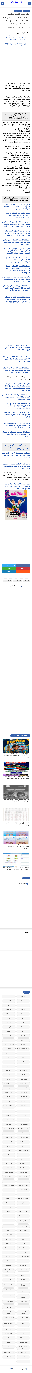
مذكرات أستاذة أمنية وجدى (9, 1270)
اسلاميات (8, 1070)
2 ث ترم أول (8, 1014)
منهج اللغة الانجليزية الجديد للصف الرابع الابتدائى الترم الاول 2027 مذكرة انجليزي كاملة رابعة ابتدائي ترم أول (16, 755)
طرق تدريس (9, 1234)
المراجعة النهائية (8, 1172)
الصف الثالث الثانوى (9, 1128)
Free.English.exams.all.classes (22, 1048)
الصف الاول (23, 1120)
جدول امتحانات (8, 1220)
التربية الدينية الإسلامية (9, 1083)
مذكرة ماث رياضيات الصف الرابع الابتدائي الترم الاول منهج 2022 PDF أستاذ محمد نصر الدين (16, 434)
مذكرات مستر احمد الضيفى (23, 1312)
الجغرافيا (23, 1101)
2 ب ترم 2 (23, 1009)
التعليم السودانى (23, 1092)
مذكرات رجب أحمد (8, 1290)
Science (23, 1053)
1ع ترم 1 (23, 1005)
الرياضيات (23, 1115)
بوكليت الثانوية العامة (8, 1203)
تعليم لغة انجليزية (23, 1211)
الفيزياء (9, 1150)
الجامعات (8, 1096)
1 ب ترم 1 (23, 996)
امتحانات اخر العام (23, 1185)
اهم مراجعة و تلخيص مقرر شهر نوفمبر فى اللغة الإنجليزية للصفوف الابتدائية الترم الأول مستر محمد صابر (16, 869)
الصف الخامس (8, 1137)
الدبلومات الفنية (23, 1111)
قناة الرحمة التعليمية (23, 1252)
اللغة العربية (7, 581)
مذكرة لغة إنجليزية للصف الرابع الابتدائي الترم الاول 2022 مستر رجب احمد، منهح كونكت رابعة (16, 242)
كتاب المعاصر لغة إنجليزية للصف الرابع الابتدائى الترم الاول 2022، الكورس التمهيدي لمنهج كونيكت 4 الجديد (16, 251)
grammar (8, 1053)
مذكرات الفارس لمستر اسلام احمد (23, 1285)
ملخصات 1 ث (23, 1333)
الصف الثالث (9, 1124)
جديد (9, 1226)
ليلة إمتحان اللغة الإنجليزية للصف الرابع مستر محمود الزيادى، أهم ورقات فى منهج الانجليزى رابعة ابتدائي (17, 824)
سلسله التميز (23, 1230)
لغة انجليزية (23, 1265)
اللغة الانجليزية (23, 1163)
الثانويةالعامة (23, 1096)
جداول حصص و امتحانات (23, 1221)
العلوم (23, 1146)
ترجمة (23, 1207)
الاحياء (23, 1075)
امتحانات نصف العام (9, 1194)
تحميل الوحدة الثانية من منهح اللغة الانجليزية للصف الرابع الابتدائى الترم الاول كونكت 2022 (17, 348)
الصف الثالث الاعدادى (23, 1128)
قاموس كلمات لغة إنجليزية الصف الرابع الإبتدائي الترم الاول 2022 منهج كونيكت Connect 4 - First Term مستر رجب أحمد (16, 224)
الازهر (8, 1075)
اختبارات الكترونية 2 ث (23, 1066)
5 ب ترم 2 (8, 1035)
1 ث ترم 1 (23, 1001)
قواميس (9, 1252)
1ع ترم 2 (9, 1005)
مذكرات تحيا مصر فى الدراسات (23, 1291)
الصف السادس (9, 1141)
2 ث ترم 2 (23, 1014)
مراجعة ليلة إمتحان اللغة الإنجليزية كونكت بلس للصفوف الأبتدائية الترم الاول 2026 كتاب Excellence (16, 846)
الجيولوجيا (8, 1101)
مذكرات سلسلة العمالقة (23, 1296)
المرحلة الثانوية (23, 1181)
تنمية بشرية (9, 1216)
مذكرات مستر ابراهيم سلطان (9, 1307)
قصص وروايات (8, 1248)
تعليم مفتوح (9, 1211)
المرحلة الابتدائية (23, 1176)
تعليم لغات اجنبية (8, 1207)
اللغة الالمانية (8, 1159)
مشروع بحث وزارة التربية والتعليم (8, 1324)
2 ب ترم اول (8, 1009)
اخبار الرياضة (9, 1062)
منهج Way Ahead (23, 1342)
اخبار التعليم (23, 1062)
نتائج (9, 1346)
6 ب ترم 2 (8, 1040)
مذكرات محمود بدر (23, 1306)
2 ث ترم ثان (23, 1018)
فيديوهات (8, 1243)
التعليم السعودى (8, 1088)
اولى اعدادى (8, 1198)
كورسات (23, 1261)
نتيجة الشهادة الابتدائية (9, 1352)
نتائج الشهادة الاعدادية (23, 1352)
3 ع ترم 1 (23, 1031)
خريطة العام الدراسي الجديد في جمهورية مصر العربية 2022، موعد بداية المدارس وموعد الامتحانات (16, 466)
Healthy (9, 1048)
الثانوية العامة (8, 1092)
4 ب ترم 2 (23, 1035)
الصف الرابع (18, 11)
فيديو (23, 1243)
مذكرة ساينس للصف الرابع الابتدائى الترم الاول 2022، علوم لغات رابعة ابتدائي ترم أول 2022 (16, 455)
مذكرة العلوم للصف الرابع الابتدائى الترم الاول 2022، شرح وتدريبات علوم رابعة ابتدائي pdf (15, 44)
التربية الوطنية (23, 1088)
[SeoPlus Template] (26, 1369)
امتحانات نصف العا (23, 1194)
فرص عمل (8, 1239)
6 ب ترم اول (23, 1044)
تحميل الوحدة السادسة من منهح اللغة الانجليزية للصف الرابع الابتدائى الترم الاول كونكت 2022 (16, 359)
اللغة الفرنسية (8, 1168)
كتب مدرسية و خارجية (23, 1256)
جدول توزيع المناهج (23, 1226)
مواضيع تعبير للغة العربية (23, 1347)
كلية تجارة (8, 1256)
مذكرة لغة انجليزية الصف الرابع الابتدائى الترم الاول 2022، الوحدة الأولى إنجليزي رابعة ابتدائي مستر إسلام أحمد (16, 288)
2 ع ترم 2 (23, 1022)
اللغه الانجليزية (23, 1172)
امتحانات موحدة (23, 1189)
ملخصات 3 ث (23, 1338)
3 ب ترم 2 (23, 1027)
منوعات (9, 1342)
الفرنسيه (8, 1146)
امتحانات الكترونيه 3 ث (8, 1185)
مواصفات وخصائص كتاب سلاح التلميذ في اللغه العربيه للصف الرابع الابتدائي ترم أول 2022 (14, 37)
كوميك (8, 1261)
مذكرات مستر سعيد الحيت (9, 1312)
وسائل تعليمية (9, 1357)
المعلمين (8, 1181)
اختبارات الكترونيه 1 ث (8, 1066)
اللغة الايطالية (8, 1163)
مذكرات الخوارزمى (23, 1280)
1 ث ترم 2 (9, 1001)
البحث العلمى (23, 1079)
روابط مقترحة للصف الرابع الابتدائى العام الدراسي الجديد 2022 (16, 40)
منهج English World (9, 1338)
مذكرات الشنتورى (8, 1280)
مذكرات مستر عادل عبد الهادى (23, 1318)
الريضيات (8, 1115)
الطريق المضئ (16, 3)
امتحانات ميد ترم (9, 1189)
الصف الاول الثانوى (23, 1124)
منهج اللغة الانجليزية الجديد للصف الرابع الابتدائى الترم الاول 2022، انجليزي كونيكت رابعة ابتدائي (17, 207)
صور (23, 1234)
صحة (8, 1230)
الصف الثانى (23, 1133)
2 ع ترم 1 (9, 1018)
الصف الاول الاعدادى (9, 1120)
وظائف (23, 1361)
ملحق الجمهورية (9, 1329)
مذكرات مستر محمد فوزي (9, 1318)
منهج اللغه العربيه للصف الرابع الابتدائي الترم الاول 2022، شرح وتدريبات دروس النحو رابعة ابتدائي (16, 397)
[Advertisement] (16, 65)
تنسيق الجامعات (23, 1216)
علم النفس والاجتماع (23, 1239)
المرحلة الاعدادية (9, 1176)
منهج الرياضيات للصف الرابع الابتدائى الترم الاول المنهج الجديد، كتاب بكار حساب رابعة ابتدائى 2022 (17, 426)
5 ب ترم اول (23, 1040)
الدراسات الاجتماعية (9, 1111)
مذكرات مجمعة (9, 1301)
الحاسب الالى (23, 1105)
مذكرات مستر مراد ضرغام (23, 1324)
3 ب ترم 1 (9, 1022)
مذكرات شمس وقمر (9, 1296)
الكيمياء (23, 1159)
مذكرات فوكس (23, 1301)
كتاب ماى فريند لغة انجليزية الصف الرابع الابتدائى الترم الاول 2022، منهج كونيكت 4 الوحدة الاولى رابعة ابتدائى (16, 279)
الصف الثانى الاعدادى (9, 1133)
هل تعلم (23, 1357)
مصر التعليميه (23, 1329)
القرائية (23, 1155)
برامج (23, 1203)
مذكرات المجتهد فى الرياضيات (9, 1285)
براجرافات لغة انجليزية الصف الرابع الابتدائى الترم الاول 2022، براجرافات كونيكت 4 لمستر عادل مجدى (18, 260)
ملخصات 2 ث (8, 1333)
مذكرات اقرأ (23, 1275)
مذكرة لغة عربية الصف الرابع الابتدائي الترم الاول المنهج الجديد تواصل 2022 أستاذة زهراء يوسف (17, 406)
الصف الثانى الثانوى (23, 1137)
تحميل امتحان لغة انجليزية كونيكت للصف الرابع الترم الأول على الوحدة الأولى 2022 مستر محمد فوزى (16, 216)
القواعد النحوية (8, 1155)
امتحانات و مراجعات (23, 1198)
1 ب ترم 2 (9, 996)
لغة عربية (8, 1265)
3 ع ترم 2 (9, 1027)
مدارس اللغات (23, 1269)
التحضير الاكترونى (23, 1083)
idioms (23, 1057)
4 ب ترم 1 (26, 11)
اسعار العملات (23, 1070)
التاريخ (8, 1079)
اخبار (9, 1057)
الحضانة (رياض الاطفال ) (8, 1106)
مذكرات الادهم (8, 1275)
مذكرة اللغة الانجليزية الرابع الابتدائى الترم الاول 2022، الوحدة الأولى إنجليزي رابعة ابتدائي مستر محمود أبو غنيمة (17, 300)
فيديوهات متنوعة (23, 1248)
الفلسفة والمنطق (23, 1150)
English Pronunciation (8, 1044)
